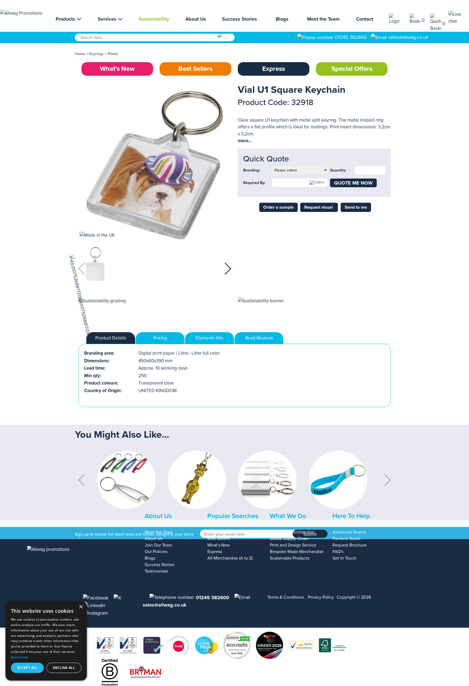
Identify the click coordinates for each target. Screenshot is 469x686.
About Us (195, 19)
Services (108, 19)
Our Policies (156, 551)
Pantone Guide (346, 538)
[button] (227, 269)
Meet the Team (323, 19)
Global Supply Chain (289, 538)
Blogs (282, 19)
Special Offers (351, 69)
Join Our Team (158, 545)
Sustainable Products (289, 558)
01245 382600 (350, 37)
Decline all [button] (64, 667)
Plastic (113, 54)
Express (273, 69)
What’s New (117, 69)
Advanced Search (349, 532)
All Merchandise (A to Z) (230, 558)
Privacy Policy (321, 597)
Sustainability (154, 19)
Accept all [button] (27, 667)
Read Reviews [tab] (259, 338)
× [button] (81, 607)
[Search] (226, 39)
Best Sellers (195, 69)
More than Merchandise (292, 532)
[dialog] (46, 641)
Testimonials (156, 571)
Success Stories (239, 19)
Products (66, 19)
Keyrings (96, 54)
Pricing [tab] (160, 338)
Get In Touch (344, 558)
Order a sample (278, 207)
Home (80, 54)
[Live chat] (458, 18)
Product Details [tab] (110, 338)
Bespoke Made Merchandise (297, 551)
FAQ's (337, 551)
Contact (364, 19)
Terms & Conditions (285, 597)
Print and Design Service (293, 545)
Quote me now (353, 183)
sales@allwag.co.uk (408, 37)
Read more (19, 657)
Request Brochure (349, 545)
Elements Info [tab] (209, 338)
